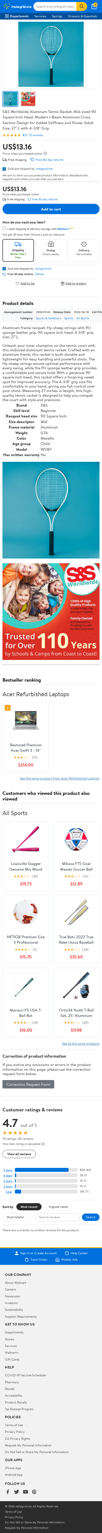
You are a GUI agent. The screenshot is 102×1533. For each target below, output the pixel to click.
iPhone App (13, 1468)
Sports (68, 318)
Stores (9, 1339)
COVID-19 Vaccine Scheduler (25, 1375)
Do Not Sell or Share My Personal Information (37, 1452)
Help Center (79, 1253)
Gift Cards (12, 1359)
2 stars (7, 1186)
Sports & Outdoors (48, 318)
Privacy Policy (15, 1431)
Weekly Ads (69, 1259)
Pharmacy (12, 1382)
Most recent (29, 1206)
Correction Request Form (28, 1084)
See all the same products (81, 1043)
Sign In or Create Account (38, 1253)
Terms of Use (14, 1425)
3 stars (7, 1181)
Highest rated (58, 1206)
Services (40, 16)
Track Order (38, 1259)
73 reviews (35, 135)
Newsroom (12, 1296)
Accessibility (14, 1395)
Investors (11, 1303)
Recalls (10, 1388)
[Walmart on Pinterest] (34, 1492)
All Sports (82, 318)
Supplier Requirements (21, 1316)
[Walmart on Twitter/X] (16, 1492)
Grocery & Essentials (82, 16)
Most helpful (15, 1217)
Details (39, 274)
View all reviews (19, 1154)
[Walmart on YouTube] (25, 1492)
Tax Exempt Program (19, 1409)
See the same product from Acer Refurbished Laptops (60, 778)
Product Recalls (16, 1402)
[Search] (81, 6)
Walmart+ (12, 1352)
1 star (8, 1192)
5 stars (7, 1170)
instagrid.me (44, 168)
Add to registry (76, 283)
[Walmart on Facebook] (7, 1492)
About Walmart (15, 1282)
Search (91, 1217)
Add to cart (51, 209)
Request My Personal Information (28, 1445)
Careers (10, 1289)
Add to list (28, 283)
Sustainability (14, 1309)
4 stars (7, 1175)
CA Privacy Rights (17, 1438)
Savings (57, 16)
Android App (14, 1474)
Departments (19, 16)
